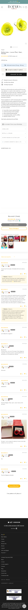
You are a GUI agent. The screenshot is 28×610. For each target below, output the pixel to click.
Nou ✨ (3, 534)
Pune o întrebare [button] (14, 228)
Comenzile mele (4, 575)
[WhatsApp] (24, 606)
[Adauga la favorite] (3, 74)
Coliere (2, 541)
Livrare (2, 561)
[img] (4, 262)
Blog (2, 568)
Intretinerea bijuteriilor (11, 137)
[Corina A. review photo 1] (14, 429)
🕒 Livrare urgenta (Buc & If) (12, 141)
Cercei (2, 539)
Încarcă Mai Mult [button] (14, 486)
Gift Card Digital (5, 550)
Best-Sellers (4, 536)
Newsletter (3, 571)
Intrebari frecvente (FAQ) (7, 557)
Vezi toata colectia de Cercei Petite (9, 119)
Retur (2, 559)
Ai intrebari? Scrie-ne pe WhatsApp (13, 124)
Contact (3, 566)
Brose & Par (3, 543)
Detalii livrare (7, 133)
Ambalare (5, 129)
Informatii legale (7, 583)
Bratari (2, 545)
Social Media (5, 579)
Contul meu (3, 573)
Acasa (2, 49)
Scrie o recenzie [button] (14, 225)
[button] (4, 56)
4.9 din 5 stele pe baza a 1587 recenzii (14, 525)
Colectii (3, 548)
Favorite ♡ (3, 552)
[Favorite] (23, 7)
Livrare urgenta (4, 564)
